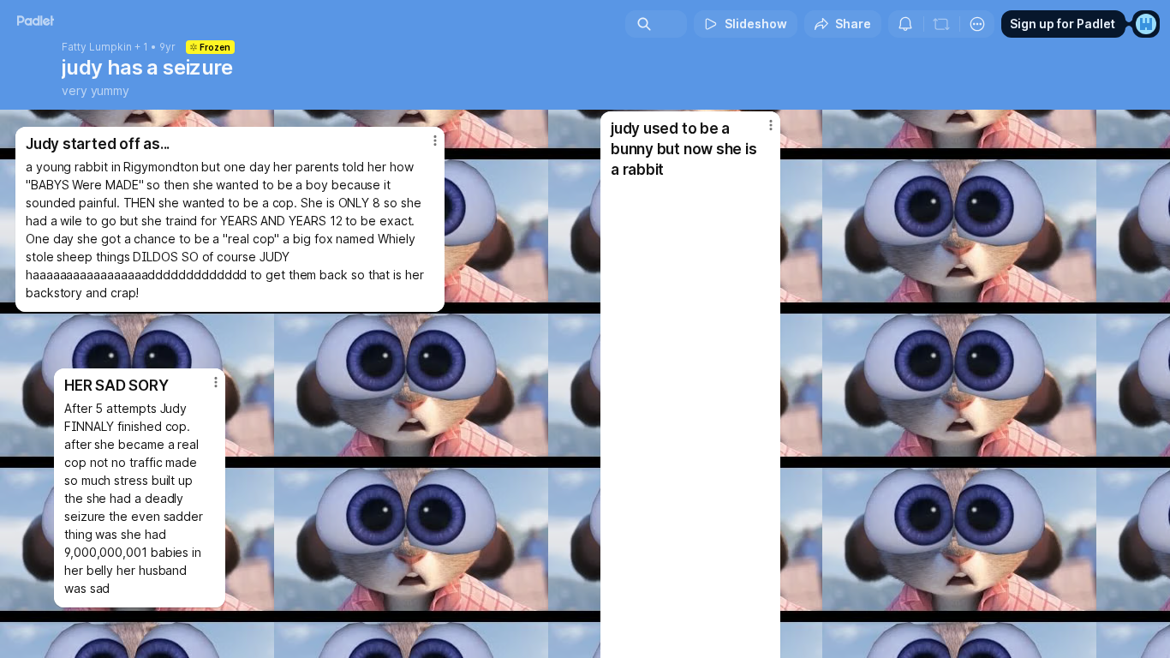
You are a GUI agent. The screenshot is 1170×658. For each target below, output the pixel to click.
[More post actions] (215, 382)
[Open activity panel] (905, 24)
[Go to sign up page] (1146, 24)
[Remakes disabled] (941, 24)
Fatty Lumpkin (97, 47)
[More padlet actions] (977, 24)
